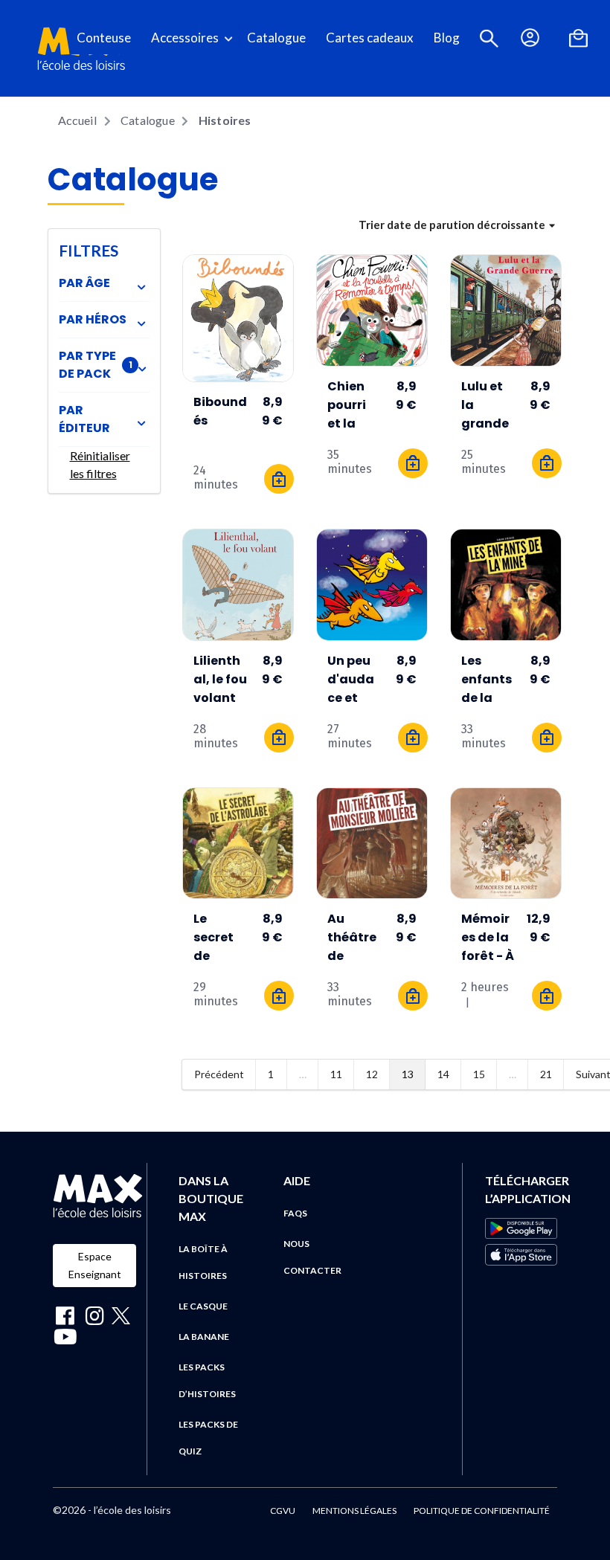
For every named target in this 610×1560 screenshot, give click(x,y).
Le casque (203, 1306)
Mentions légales (354, 1510)
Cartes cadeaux (370, 37)
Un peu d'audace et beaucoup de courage (351, 679)
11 (336, 1074)
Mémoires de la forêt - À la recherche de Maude (487, 937)
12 (372, 1074)
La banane (204, 1336)
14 (443, 1074)
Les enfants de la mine (486, 679)
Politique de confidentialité (482, 1510)
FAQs (295, 1213)
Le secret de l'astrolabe (216, 937)
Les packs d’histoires (207, 1380)
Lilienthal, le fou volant (220, 679)
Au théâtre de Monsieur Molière (354, 937)
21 (546, 1074)
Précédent (219, 1074)
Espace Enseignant (94, 1265)
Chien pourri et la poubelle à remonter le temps (351, 405)
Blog (447, 37)
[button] (489, 38)
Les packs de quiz (208, 1438)
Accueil (77, 120)
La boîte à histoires (203, 1262)
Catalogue (276, 37)
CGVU (282, 1510)
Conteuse (104, 37)
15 (479, 1074)
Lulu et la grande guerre (485, 405)
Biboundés (220, 411)
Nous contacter (312, 1257)
